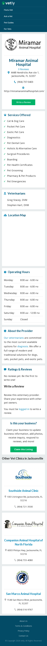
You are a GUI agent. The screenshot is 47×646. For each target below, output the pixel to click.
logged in (24, 409)
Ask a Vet (8, 16)
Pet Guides (9, 22)
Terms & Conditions (23, 626)
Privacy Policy (23, 631)
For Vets (7, 29)
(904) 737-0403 (25, 81)
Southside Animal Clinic (24, 490)
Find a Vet (8, 10)
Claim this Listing (23, 449)
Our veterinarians (14, 337)
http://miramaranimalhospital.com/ (24, 91)
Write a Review (23, 102)
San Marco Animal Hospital (23, 594)
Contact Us (23, 636)
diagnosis (22, 346)
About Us (23, 621)
